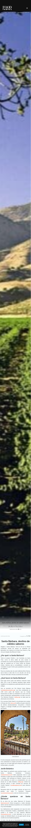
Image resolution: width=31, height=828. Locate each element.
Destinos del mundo (12, 12)
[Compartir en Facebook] (28, 636)
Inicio (2, 12)
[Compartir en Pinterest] (29, 636)
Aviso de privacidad (27, 825)
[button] (27, 8)
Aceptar (21, 824)
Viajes (5, 12)
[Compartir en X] (27, 636)
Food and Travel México (16, 626)
